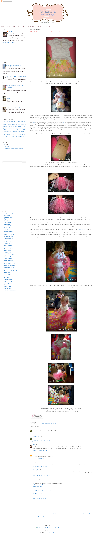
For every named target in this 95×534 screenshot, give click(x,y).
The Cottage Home (8, 220)
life (25, 129)
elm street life (7, 227)
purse (7, 134)
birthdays (43, 423)
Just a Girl (6, 229)
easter (17, 128)
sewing (7, 136)
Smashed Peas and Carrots (10, 213)
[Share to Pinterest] (35, 422)
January (7, 146)
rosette (17, 134)
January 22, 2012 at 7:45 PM (41, 433)
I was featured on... (21, 26)
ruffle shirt (21, 134)
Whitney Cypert (36, 428)
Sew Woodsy (7, 224)
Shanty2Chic (7, 215)
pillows (21, 132)
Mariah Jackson (36, 494)
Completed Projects (39, 26)
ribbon (13, 134)
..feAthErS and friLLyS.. (9, 234)
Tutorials (13, 26)
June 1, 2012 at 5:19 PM (40, 458)
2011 (5, 153)
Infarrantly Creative (8, 283)
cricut (6, 126)
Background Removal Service (39, 485)
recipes (10, 134)
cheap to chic (22, 123)
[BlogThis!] (31, 422)
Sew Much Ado (7, 262)
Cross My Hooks (7, 278)
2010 (5, 155)
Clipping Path (36, 470)
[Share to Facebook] (34, 422)
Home (2, 26)
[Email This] (30, 422)
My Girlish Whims (8, 226)
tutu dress (54, 423)
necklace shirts (82, 229)
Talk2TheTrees (7, 252)
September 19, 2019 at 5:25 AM (42, 490)
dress (9, 128)
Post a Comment (33, 501)
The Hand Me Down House (10, 264)
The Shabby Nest (8, 233)
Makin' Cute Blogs (8, 238)
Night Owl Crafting (8, 260)
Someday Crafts (7, 250)
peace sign (12, 132)
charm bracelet (15, 123)
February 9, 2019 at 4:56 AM (41, 476)
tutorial (48, 423)
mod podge (14, 131)
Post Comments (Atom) (41, 517)
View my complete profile (9, 42)
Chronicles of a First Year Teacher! (12, 271)
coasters (18, 124)
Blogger (51, 532)
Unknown (35, 454)
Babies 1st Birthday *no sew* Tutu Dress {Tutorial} (46, 32)
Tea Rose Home (7, 222)
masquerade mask (7, 131)
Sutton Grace (7, 272)
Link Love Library (30, 26)
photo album (17, 132)
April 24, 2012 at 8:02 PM (40, 450)
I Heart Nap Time (8, 217)
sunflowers (16, 136)
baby (39, 423)
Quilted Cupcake (8, 258)
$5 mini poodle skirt (7, 121)
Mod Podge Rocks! (8, 288)
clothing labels (11, 124)
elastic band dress (22, 128)
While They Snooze (8, 247)
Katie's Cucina (7, 274)
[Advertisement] (34, 508)
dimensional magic (18, 126)
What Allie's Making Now (10, 290)
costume (22, 124)
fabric (4, 129)
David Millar (35, 479)
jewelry (15, 129)
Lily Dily (6, 276)
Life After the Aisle (8, 257)
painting (5, 133)
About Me (8, 26)
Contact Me (48, 26)
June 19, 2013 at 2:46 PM (40, 466)
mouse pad (20, 131)
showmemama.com (8, 236)
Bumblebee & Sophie (9, 269)
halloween (10, 129)
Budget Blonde (7, 286)
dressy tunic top (13, 128)
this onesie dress (47, 34)
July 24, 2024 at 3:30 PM (40, 498)
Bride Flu (6, 285)
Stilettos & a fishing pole (9, 265)
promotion (4, 134)
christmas (5, 124)
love (3, 131)
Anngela (11, 31)
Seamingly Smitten (8, 231)
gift (6, 129)
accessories (14, 121)
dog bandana (5, 128)
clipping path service (37, 486)
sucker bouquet (12, 136)
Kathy (34, 444)
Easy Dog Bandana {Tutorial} (13, 107)
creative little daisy (8, 245)
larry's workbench (20, 129)
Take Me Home (56, 513)
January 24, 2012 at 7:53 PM (41, 441)
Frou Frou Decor (8, 240)
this (34, 122)
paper (8, 133)
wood (5, 138)
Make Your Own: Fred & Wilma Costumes (16, 76)
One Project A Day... (8, 281)
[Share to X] (32, 422)
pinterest (24, 132)
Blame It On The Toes (9, 248)
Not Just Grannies (8, 279)
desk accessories (11, 126)
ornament (24, 131)
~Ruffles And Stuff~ (8, 241)
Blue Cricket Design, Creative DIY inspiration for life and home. (12, 254)
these (68, 218)
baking (21, 121)
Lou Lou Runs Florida (9, 267)
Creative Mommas (8, 243)
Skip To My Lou (7, 219)
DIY (24, 126)
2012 (5, 144)
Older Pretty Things (87, 513)
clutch (15, 124)
